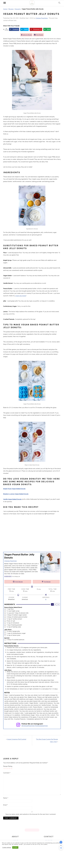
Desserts (18, 9)
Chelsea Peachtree (10, 561)
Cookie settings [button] (6, 847)
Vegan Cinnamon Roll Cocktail (16, 739)
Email (5, 805)
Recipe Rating (7, 766)
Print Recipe (39, 35)
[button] (5, 576)
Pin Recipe (47, 581)
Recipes (11, 9)
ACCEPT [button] (15, 847)
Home (5, 9)
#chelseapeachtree (41, 726)
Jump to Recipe (27, 35)
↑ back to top (32, 830)
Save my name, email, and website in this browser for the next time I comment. (31, 814)
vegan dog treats (20, 295)
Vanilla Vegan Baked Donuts (12, 499)
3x (58, 604)
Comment (6, 773)
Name (5, 798)
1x (52, 604)
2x (55, 604)
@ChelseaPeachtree (28, 726)
